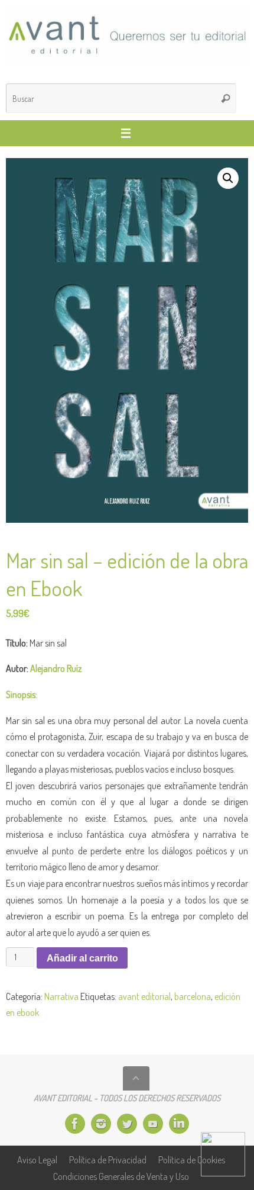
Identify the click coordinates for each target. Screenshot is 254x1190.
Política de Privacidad (107, 1159)
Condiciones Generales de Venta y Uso (121, 1176)
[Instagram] (101, 1124)
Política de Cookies (191, 1159)
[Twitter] (127, 1124)
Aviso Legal (37, 1159)
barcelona (192, 996)
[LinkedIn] (179, 1124)
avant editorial (144, 996)
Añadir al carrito (82, 958)
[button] (228, 178)
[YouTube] (153, 1124)
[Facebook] (75, 1124)
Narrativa (61, 996)
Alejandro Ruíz (56, 668)
